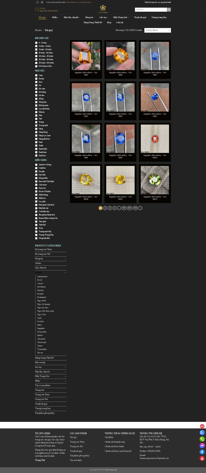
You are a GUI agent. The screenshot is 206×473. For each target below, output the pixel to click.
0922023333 (52, 11)
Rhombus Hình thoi (47, 215)
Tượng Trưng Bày (46, 235)
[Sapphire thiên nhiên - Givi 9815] (155, 56)
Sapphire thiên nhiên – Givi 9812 (155, 115)
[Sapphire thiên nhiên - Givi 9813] (120, 97)
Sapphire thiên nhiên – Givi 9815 (155, 74)
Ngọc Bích (41, 301)
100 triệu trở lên (45, 66)
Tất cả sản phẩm (42, 385)
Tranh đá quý (140, 17)
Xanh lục (42, 155)
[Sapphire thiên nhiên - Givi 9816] (120, 56)
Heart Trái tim (45, 191)
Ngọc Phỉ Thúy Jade (45, 311)
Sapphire (41, 328)
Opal (39, 318)
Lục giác (42, 201)
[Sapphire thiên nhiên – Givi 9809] (155, 139)
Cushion (42, 168)
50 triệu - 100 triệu (46, 63)
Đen (40, 82)
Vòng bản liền (44, 238)
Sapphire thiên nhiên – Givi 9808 (86, 198)
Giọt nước (43, 185)
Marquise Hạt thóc (46, 205)
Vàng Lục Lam (45, 135)
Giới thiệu (109, 437)
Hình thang (43, 195)
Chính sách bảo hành (114, 446)
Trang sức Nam (42, 394)
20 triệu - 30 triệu (46, 56)
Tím (40, 119)
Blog (109, 22)
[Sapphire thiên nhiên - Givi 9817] (86, 56)
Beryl (39, 280)
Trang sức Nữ (41, 399)
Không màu (43, 105)
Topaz (40, 346)
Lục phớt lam (44, 109)
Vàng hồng (43, 132)
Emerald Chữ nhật (46, 181)
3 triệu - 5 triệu (45, 46)
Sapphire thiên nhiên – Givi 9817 (86, 74)
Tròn (41, 228)
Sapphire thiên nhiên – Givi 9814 (86, 115)
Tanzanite (41, 339)
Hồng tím (42, 102)
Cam (41, 75)
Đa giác (42, 171)
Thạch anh (41, 342)
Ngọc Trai (41, 315)
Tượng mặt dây (45, 231)
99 (124, 208)
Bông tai (89, 17)
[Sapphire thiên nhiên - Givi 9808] (86, 180)
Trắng (41, 122)
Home (38, 30)
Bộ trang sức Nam (43, 249)
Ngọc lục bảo (42, 308)
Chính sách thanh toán (115, 442)
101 (135, 208)
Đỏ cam (42, 89)
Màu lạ (41, 112)
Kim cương (40, 362)
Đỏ (40, 85)
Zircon (40, 353)
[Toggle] (65, 258)
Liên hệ (119, 22)
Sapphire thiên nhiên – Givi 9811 (86, 156)
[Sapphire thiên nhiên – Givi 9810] (120, 139)
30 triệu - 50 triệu (46, 59)
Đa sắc (41, 79)
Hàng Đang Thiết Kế (93, 22)
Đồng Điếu (43, 178)
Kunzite (40, 290)
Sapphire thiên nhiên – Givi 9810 (120, 156)
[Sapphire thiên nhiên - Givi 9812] (155, 97)
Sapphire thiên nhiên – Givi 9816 (120, 74)
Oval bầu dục (44, 211)
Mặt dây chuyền (71, 17)
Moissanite (41, 297)
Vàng (41, 129)
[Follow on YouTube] (42, 2)
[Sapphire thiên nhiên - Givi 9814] (86, 97)
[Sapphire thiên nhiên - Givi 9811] (86, 139)
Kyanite (40, 294)
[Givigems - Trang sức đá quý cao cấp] (103, 9)
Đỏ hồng (42, 92)
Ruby (39, 325)
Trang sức (39, 390)
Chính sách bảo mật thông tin (118, 451)
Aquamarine (42, 276)
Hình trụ (42, 198)
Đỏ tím (41, 95)
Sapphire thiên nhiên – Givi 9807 (120, 198)
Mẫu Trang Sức (120, 17)
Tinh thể (42, 225)
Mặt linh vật (43, 208)
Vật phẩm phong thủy (45, 413)
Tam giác (42, 221)
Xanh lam (42, 152)
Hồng (41, 99)
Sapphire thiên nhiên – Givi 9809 (155, 156)
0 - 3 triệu (43, 43)
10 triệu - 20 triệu (46, 53)
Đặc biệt (42, 175)
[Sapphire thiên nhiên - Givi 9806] (155, 180)
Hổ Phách (41, 287)
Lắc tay (103, 17)
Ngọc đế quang (43, 304)
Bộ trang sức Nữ (42, 254)
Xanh (41, 145)
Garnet (40, 283)
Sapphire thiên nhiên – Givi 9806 (155, 198)
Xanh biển (43, 149)
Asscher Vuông (45, 165)
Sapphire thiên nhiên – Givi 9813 (120, 115)
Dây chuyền (40, 268)
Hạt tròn (42, 188)
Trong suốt (43, 125)
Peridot (40, 321)
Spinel (40, 335)
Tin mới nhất (76, 460)
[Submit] (169, 10)
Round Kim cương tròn (48, 218)
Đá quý (42, 17)
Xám (41, 142)
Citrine (38, 263)
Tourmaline (42, 349)
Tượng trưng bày (159, 17)
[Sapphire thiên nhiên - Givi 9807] (120, 180)
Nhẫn (54, 17)
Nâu (40, 115)
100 (129, 208)
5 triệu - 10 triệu (45, 49)
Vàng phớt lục (44, 139)
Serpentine (42, 332)
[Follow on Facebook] (37, 2)
